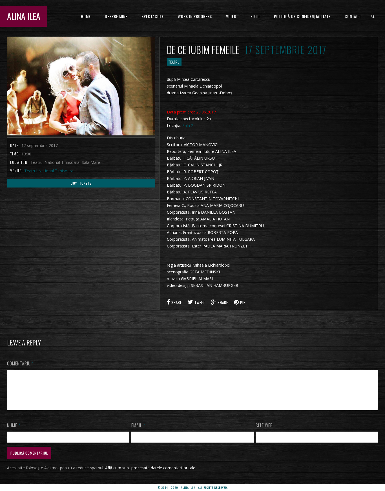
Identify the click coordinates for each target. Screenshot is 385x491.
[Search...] (373, 16)
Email (138, 425)
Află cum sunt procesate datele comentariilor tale (150, 467)
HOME (86, 16)
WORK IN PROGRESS (195, 16)
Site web (264, 425)
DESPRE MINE (116, 16)
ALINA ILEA (23, 16)
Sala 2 (187, 125)
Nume (13, 425)
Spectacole (152, 16)
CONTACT (353, 16)
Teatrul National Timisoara (48, 170)
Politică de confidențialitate (302, 16)
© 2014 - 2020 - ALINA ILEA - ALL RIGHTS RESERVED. (193, 487)
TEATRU (174, 62)
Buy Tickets (81, 183)
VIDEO (231, 16)
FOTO (255, 16)
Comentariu (20, 363)
